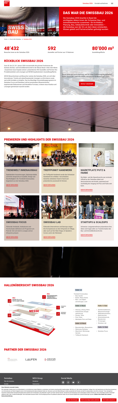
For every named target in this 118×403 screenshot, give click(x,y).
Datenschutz (36, 384)
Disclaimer (35, 381)
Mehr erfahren (12, 185)
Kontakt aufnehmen (101, 3)
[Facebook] (78, 382)
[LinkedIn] (63, 382)
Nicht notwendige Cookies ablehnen (90, 400)
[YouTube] (73, 382)
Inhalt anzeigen (87, 84)
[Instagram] (68, 382)
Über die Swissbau (9, 381)
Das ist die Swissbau (15, 39)
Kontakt (6, 384)
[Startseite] (7, 3)
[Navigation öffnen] (112, 3)
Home (5, 39)
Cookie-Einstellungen (72, 400)
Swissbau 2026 (88, 3)
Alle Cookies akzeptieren (109, 400)
